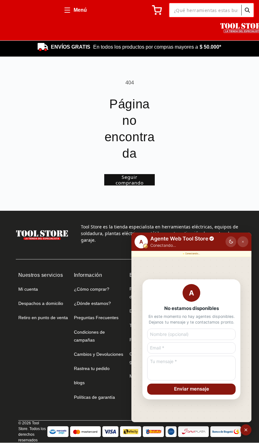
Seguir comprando (130, 179)
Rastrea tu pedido (92, 368)
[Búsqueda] (247, 10)
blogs (79, 382)
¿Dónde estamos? (92, 303)
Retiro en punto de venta (43, 317)
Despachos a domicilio (40, 303)
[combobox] (211, 10)
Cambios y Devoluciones (98, 354)
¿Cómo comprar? (91, 289)
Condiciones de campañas (89, 336)
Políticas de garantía (94, 397)
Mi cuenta (28, 289)
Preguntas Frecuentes (96, 317)
